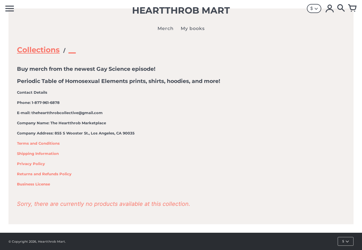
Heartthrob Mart (51, 241)
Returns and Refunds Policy (44, 174)
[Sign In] (330, 8)
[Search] (341, 8)
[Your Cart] (352, 8)
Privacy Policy (31, 163)
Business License (33, 184)
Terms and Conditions (38, 143)
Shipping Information (38, 153)
